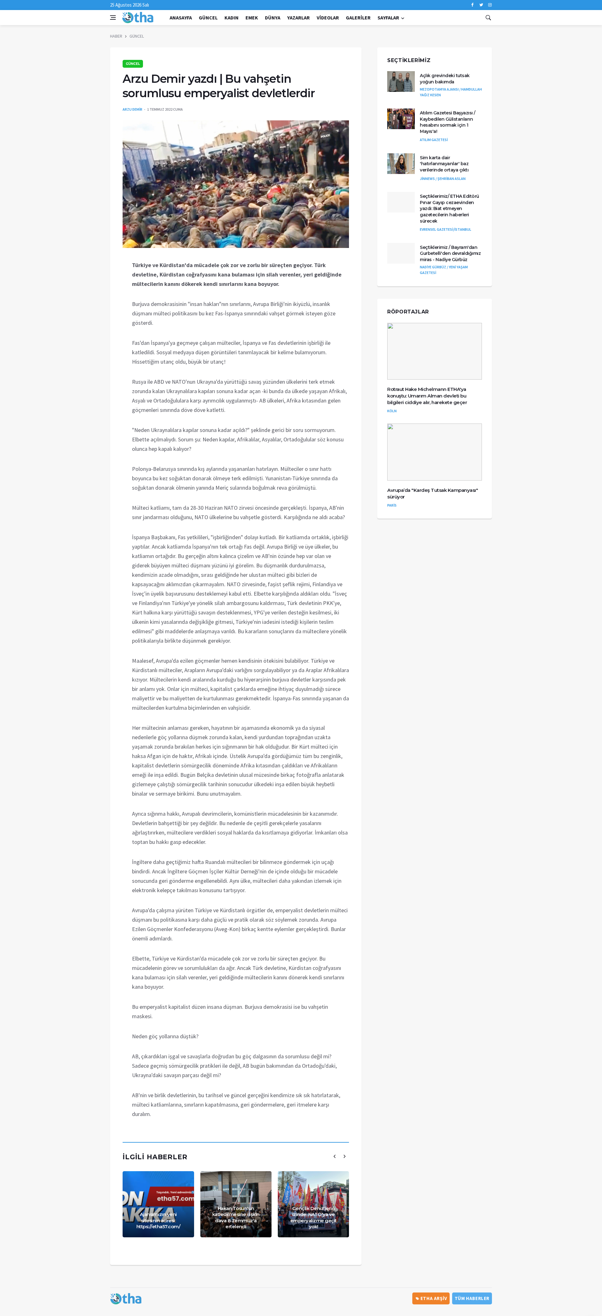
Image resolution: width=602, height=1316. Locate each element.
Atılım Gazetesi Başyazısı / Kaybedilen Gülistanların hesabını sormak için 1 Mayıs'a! (447, 122)
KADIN (231, 17)
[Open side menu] (113, 17)
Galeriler (358, 17)
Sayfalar (388, 17)
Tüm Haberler (472, 1298)
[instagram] (490, 5)
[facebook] (472, 5)
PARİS (392, 505)
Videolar (328, 17)
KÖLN (392, 410)
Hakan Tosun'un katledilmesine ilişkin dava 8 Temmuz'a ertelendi (236, 1217)
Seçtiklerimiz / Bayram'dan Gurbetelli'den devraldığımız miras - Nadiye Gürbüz (450, 253)
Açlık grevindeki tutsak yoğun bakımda (445, 79)
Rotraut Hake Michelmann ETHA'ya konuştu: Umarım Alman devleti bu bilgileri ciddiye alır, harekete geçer (427, 395)
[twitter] (481, 5)
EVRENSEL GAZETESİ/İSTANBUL (445, 229)
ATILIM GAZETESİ (434, 139)
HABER (116, 36)
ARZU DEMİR (132, 109)
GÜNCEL (208, 17)
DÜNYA (272, 17)
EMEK (252, 17)
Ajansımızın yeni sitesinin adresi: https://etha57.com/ (158, 1220)
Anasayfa (181, 17)
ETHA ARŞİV (433, 1298)
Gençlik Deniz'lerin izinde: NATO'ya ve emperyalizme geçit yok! (313, 1217)
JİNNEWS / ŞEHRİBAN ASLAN (443, 178)
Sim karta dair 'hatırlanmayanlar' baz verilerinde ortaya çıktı (444, 164)
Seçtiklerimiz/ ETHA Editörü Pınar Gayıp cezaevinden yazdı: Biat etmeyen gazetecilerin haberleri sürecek (449, 208)
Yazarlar (298, 17)
